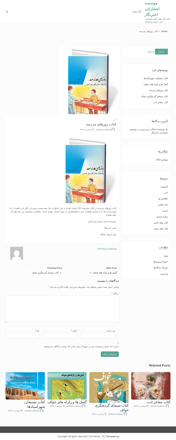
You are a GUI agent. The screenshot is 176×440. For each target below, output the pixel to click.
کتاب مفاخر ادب (160, 102)
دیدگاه (115, 293)
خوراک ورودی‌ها (160, 261)
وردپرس (164, 273)
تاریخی (165, 210)
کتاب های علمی (161, 222)
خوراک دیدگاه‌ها (161, 267)
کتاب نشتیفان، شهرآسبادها (156, 78)
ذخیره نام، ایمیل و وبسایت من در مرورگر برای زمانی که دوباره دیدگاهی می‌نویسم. (81, 346)
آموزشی (164, 186)
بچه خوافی (163, 204)
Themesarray (112, 436)
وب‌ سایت (110, 330)
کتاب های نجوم (161, 228)
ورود (166, 255)
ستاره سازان (162, 216)
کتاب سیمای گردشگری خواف (45, 272)
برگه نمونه (137, 11)
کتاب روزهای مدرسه (158, 90)
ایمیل (74, 330)
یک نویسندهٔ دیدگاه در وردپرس (154, 129)
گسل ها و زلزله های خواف (105, 272)
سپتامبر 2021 (162, 159)
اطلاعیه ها (163, 198)
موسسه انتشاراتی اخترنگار (152, 8)
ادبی (114, 119)
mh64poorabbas (103, 129)
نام (37, 330)
